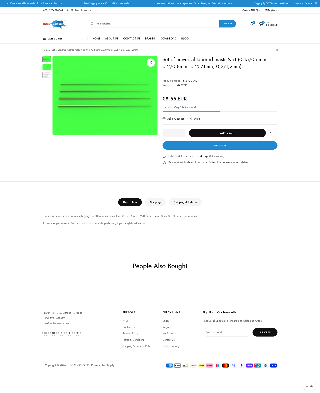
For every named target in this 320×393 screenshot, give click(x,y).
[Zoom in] (151, 62)
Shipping (155, 202)
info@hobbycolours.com (56, 323)
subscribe (265, 332)
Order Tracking (171, 346)
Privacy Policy (130, 333)
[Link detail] (45, 333)
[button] (272, 133)
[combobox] (162, 23)
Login (165, 321)
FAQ (125, 321)
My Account (169, 333)
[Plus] (181, 133)
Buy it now (220, 145)
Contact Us (128, 327)
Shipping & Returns (185, 202)
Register (167, 327)
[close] (316, 3)
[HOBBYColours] (55, 24)
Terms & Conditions (133, 340)
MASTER (182, 85)
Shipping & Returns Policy (137, 346)
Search (228, 23)
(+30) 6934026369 (53, 318)
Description (130, 202)
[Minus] (167, 133)
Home (45, 49)
